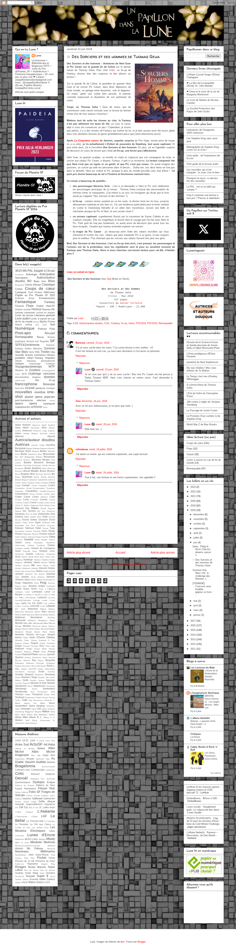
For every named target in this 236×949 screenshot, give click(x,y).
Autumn (34, 445)
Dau (53, 505)
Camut (38, 483)
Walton (45, 711)
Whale (18, 717)
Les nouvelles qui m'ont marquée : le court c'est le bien (203, 171)
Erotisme (19, 298)
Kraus (26, 589)
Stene (30, 686)
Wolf (27, 720)
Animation (19, 275)
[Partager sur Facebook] (103, 318)
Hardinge (28, 559)
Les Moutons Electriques (35, 829)
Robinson (30, 663)
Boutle (28, 468)
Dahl (41, 505)
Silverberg (50, 674)
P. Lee (51, 640)
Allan (44, 427)
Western (19, 370)
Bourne (52, 465)
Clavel (27, 497)
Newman (19, 634)
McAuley (51, 617)
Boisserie (39, 462)
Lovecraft (34, 606)
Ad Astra (49, 744)
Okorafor (18, 640)
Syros (52, 876)
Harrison (37, 560)
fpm (123, 941)
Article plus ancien (163, 552)
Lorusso (25, 606)
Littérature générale (44, 315)
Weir (35, 715)
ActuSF (36, 744)
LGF (44, 816)
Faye (52, 528)
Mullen (52, 629)
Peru (41, 646)
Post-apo (23, 333)
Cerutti (29, 488)
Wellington (43, 715)
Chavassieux (21, 494)
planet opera (33, 396)
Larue (47, 591)
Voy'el (25, 882)
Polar (52, 328)
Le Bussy (27, 595)
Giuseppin (38, 543)
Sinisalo (41, 677)
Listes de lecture (24, 315)
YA (26, 370)
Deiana (18, 511)
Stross (34, 689)
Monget (18, 626)
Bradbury (36, 468)
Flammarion (30, 788)
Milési (46, 623)
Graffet (27, 548)
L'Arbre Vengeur (24, 812)
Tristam (25, 879)
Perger (18, 646)
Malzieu (51, 609)
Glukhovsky (20, 545)
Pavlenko (51, 643)
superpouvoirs (22, 407)
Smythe (33, 680)
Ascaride (43, 433)
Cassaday (42, 485)
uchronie (36, 406)
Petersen (19, 648)
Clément (44, 497)
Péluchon (42, 654)
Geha (131, 323)
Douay (18, 520)
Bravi (44, 468)
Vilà (39, 709)
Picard (37, 649)
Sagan (24, 669)
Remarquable (166, 323)
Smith (25, 680)
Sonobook (19, 876)
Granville (26, 551)
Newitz (52, 632)
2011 (193, 648)
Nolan (25, 638)
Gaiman (23, 537)
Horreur (36, 309)
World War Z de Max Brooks (202, 424)
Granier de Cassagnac (43, 548)
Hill (32, 565)
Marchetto (29, 612)
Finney (18, 534)
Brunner (47, 474)
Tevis (53, 692)
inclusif (29, 388)
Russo (43, 666)
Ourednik (42, 640)
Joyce (27, 579)
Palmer (26, 643)
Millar (25, 623)
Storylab (30, 876)
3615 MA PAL (24, 270)
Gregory (43, 551)
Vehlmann (50, 706)
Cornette (34, 500)
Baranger (20, 451)
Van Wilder (39, 703)
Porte (43, 652)
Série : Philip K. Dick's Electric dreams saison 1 (201, 551)
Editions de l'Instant (24, 785)
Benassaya (49, 457)
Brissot (26, 471)
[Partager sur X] (100, 318)
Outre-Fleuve (42, 855)
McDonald (20, 620)
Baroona (80, 342)
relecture (41, 400)
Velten (17, 709)
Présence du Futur (45, 861)
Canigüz (44, 483)
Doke (39, 517)
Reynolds (50, 660)
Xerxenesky (45, 720)
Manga (36, 322)
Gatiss (38, 537)
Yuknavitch (19, 723)
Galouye (31, 537)
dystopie (49, 376)
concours (49, 373)
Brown (43, 471)
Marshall (51, 612)
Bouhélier (27, 465)
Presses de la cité (24, 861)
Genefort (28, 539)
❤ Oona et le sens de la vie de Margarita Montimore (203, 93)
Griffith (52, 551)
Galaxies (26, 798)
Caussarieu (20, 488)
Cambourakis (38, 770)
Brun (32, 474)
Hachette (19, 804)
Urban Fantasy (35, 358)
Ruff (38, 666)
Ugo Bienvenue (36, 700)
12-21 (25, 740)
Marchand (19, 612)
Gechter (45, 537)
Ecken (31, 523)
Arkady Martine (30, 433)
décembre (199, 514)
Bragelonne (25, 766)
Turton (18, 700)
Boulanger (36, 465)
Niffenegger (41, 635)
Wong (34, 720)
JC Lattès (44, 807)
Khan (36, 583)
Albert (26, 427)
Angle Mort (49, 755)
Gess (37, 540)
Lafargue (19, 592)
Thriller (45, 351)
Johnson (50, 577)
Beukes (46, 459)
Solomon (50, 680)
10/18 (18, 740)
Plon (33, 858)
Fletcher (35, 534)
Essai (31, 298)
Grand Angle (30, 802)
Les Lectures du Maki (202, 667)
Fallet (38, 528)
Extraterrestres (47, 298)
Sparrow (26, 683)
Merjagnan (42, 620)
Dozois (25, 519)
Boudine (18, 465)
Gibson (52, 540)
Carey (52, 482)
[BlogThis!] (96, 318)
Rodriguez (50, 663)
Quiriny (28, 657)
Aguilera (51, 425)
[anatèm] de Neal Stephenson (202, 362)
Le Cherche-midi (35, 821)
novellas (39, 392)
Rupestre (44, 341)
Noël (52, 324)
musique (50, 388)
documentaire (22, 377)
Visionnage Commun (42, 363)
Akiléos (41, 748)
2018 (193, 510)
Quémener (36, 657)
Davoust (19, 508)
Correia (43, 499)
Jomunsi (19, 579)
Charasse (19, 491)
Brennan (51, 468)
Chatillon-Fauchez (47, 491)
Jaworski (50, 574)
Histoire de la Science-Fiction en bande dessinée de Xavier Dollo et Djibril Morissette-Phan (203, 345)
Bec (16, 457)
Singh (34, 677)
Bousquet (19, 468)
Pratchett (26, 654)
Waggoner (29, 712)
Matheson (20, 617)
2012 (193, 644)
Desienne (51, 511)
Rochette (40, 663)
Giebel (18, 542)
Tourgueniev (29, 697)
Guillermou (39, 554)
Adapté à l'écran (44, 270)
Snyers (41, 680)
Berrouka (36, 459)
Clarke (18, 497)
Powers (18, 654)
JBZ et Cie (33, 808)
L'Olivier (34, 817)
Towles (38, 697)
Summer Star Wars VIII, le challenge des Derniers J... (201, 574)
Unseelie (33, 879)
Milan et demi (22, 843)
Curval (52, 503)
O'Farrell (41, 637)
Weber (29, 715)
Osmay (34, 640)
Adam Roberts (22, 425)
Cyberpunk (21, 292)
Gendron (19, 540)
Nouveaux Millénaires (35, 851)
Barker (43, 451)
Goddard (41, 545)
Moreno (51, 626)
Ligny (24, 603)
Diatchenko (44, 514)
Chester (39, 494)
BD (29, 281)
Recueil (50, 333)
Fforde (51, 531)
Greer (34, 551)
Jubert (33, 580)
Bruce (17, 474)
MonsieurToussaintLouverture (27, 846)
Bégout (25, 480)
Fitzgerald (27, 534)
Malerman (33, 609)
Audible (41, 762)
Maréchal (38, 615)
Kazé (52, 807)
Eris (27, 525)
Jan (35, 574)
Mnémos (49, 842)
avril (196, 605)
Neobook (51, 849)
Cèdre (17, 505)
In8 (16, 808)
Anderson (27, 430)
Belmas (39, 457)
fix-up (124, 323)
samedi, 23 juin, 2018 (97, 342)
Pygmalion (32, 864)
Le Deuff (36, 595)
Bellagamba (30, 457)
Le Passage (49, 821)
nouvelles (23, 392)
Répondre (81, 355)
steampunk (49, 403)
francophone (26, 384)
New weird (41, 325)
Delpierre (50, 774)
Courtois (18, 503)
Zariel (27, 723)
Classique (48, 284)
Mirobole (36, 842)
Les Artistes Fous (40, 828)
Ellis (53, 523)
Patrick (42, 643)
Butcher (51, 477)
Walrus (32, 882)
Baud (17, 454)
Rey (34, 660)
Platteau (27, 652)
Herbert (18, 565)
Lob (45, 603)
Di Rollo (34, 514)
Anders (18, 431)
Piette (44, 649)
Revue (40, 337)
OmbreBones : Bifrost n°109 (202, 798)
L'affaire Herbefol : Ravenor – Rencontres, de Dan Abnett (202, 834)
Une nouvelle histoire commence (35, 354)
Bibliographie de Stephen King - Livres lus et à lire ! (203, 148)
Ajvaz (18, 427)
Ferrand (28, 531)
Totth (53, 695)
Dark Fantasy (35, 292)
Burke (36, 477)
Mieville (19, 623)
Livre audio (22, 318)
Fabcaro (19, 528)
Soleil (42, 873)
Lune (87, 369)
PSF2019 (152, 323)
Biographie (19, 285)
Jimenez (40, 577)
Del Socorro (29, 511)
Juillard (39, 580)
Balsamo (44, 448)
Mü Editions (35, 848)
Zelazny (33, 723)
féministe (49, 384)
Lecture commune (25, 312)
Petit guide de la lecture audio (202, 164)
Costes (52, 500)
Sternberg (50, 686)
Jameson (29, 574)
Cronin (33, 502)
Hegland (18, 563)
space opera (26, 403)
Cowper (26, 503)
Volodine (51, 709)
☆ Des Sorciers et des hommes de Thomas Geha (202, 562)
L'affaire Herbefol (200, 718)
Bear (40, 454)
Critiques (195, 734)
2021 (193, 496)
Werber (52, 715)
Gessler (44, 540)
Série (31, 352)
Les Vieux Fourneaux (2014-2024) (211, 756)
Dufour (33, 519)
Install (45, 571)
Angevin (51, 431)
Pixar (26, 858)
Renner (18, 660)
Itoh (53, 571)
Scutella (19, 674)
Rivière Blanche (37, 867)
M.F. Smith (20, 609)
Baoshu (51, 448)
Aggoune (36, 425)
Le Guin (44, 595)
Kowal (18, 589)
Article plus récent (78, 552)
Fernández (19, 531)
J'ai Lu (23, 807)
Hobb (52, 565)
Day (27, 508)
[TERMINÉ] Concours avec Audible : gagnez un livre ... (201, 589)
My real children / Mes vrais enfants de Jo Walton (201, 369)
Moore (44, 626)
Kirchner (51, 583)
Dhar (28, 514)
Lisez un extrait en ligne (80, 272)
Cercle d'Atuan (33, 284)
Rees (45, 657)
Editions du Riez (45, 785)
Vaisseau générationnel (41, 361)
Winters (19, 720)
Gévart (24, 557)
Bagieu (29, 448)
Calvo (24, 483)
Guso (17, 556)
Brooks (35, 471)
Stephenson (39, 686)
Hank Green (45, 557)
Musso (37, 632)
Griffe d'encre (47, 801)
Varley (32, 706)
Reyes (40, 660)
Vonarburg (19, 712)
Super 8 (42, 875)
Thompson (37, 694)
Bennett (18, 460)
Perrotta (34, 646)
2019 (193, 505)
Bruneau (39, 474)
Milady (50, 838)
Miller (30, 623)
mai (195, 600)
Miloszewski (38, 623)
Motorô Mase (34, 629)
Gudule (29, 554)
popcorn (49, 396)
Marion (37, 612)
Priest (34, 654)
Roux (34, 666)
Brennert (18, 471)
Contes (19, 289)
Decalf (43, 508)
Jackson (19, 574)
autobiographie (48, 370)
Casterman (50, 770)
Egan (38, 522)
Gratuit (40, 306)
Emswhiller (19, 525)
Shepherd (39, 675)
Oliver (26, 640)
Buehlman (27, 477)
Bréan (17, 477)
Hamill (30, 557)
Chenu (32, 494)
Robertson (19, 663)
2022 (193, 491)
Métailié (19, 848)
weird (45, 407)
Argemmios (20, 759)
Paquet (34, 643)
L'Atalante (46, 811)
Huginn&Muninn (34, 804)
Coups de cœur (40, 288)
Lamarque (37, 591)
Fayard (18, 788)
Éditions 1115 (43, 882)
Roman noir (33, 341)
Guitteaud (50, 554)
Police (36, 651)
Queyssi (19, 657)
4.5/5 (75, 323)
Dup (109, 278)
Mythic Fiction (47, 321)
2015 (193, 630)
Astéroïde (40, 759)
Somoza (18, 683)
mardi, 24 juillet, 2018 (100, 449)
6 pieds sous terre (46, 741)
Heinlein (28, 562)
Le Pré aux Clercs (40, 824)
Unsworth (48, 700)
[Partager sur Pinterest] (107, 318)
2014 (193, 634)
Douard (52, 517)
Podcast (42, 328)
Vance (52, 703)
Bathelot (51, 451)
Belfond (51, 762)
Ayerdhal (50, 445)
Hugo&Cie (49, 804)
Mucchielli (45, 629)
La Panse (195, 737)
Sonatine (50, 873)
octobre (197, 523)
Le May (51, 595)
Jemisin (25, 577)
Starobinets (21, 686)
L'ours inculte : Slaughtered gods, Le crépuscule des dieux (203, 808)
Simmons (25, 677)
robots (52, 400)
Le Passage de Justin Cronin (202, 410)
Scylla (28, 873)
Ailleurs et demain (25, 749)
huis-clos (19, 388)
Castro (51, 485)
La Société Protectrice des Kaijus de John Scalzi (201, 110)
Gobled (31, 545)
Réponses (84, 362)
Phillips (29, 649)
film (37, 380)
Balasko (36, 448)
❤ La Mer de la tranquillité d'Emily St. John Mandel (200, 84)
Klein (25, 586)
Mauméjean (36, 617)
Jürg (45, 580)
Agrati (43, 425)
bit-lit (24, 374)
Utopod (18, 882)
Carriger (26, 485)
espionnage (20, 380)
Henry (52, 562)
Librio (52, 831)
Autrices (22, 444)
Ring (53, 864)
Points (52, 858)
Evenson (51, 525)
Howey (51, 568)
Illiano (39, 571)
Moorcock (36, 626)
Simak (17, 677)
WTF (51, 366)
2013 (193, 639)
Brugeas (25, 474)
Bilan (51, 281)
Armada (30, 758)
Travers (52, 697)
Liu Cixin (37, 603)
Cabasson (32, 480)
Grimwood (19, 554)
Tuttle (24, 700)
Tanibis (18, 879)
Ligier (17, 603)
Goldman (19, 548)
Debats (35, 508)
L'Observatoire (21, 817)
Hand (36, 557)
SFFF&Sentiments (27, 344)
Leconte (51, 598)
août (196, 533)
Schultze (51, 672)
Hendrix (44, 563)
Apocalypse (21, 277)
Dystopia (38, 782)
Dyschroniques (22, 782)
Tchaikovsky (21, 691)
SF (52, 341)
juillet (196, 537)
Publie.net (19, 864)
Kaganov (51, 580)
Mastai (45, 615)
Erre (33, 525)
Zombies (34, 370)
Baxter (24, 454)
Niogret (51, 634)
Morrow (25, 629)
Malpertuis (19, 839)
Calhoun (51, 480)
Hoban (46, 565)
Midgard (42, 839)
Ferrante (37, 531)
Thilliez (27, 695)
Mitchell (52, 623)
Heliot (37, 562)
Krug (41, 589)
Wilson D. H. (49, 717)
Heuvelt (26, 565)
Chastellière (31, 491)
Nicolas (30, 634)
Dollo (45, 516)
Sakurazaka (50, 669)
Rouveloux (26, 666)
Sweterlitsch (49, 688)
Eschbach (41, 525)
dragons (36, 377)
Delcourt (35, 774)
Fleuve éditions (21, 792)
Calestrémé (42, 480)
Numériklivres (20, 855)
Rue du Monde (47, 870)
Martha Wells (20, 615)
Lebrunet (41, 597)
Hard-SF (50, 306)
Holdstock (26, 568)
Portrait (51, 651)
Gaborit (51, 534)
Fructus (43, 534)
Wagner (38, 712)
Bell (21, 457)
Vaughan (40, 706)
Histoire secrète (23, 309)
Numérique (24, 328)
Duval (52, 519)
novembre (199, 519)
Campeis (30, 483)
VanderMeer (21, 706)
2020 (193, 501)
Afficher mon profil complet (29, 92)
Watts (23, 715)
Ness (45, 632)
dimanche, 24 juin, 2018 (94, 401)
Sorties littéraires (33, 348)
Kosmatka (50, 586)
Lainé (27, 592)
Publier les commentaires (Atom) (128, 564)
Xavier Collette (131, 303)
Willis (25, 717)
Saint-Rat (32, 669)
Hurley (17, 571)
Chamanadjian (39, 488)
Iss (50, 571)
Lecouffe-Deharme (23, 600)
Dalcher (47, 505)
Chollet (47, 494)
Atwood (51, 436)
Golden (51, 545)
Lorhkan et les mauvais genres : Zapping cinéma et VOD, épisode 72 (204, 789)
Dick (53, 514)
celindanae (82, 449)
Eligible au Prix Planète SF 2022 (35, 295)
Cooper (18, 500)
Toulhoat (19, 697)
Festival (19, 306)
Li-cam (52, 600)
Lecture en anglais (45, 312)
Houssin (43, 568)
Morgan (18, 629)
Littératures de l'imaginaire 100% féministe (200, 131)
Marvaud (30, 615)
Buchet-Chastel (48, 767)
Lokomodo (19, 836)
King (43, 582)
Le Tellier (19, 598)
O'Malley (50, 637)
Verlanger (26, 709)
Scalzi (41, 671)
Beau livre (40, 281)
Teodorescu (43, 692)
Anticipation (47, 274)
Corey (26, 499)
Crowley (40, 503)
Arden (18, 433)
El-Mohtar (46, 523)
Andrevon (37, 431)
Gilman (28, 543)
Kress (34, 589)
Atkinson (19, 436)
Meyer (52, 620)
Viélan (44, 709)
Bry (53, 474)
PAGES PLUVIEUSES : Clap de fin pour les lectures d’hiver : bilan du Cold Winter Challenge (203, 821)
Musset (29, 632)
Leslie (44, 600)
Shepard (29, 674)
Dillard (26, 517)
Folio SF (34, 791)
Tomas (46, 695)
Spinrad (34, 683)
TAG (37, 352)
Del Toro (41, 511)
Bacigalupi (20, 448)
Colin (52, 497)
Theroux (19, 694)
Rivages (20, 866)
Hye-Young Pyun (28, 571)
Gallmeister (49, 798)
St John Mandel (47, 683)
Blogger (141, 941)
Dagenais (35, 505)
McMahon (32, 620)
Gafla (17, 537)
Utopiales (50, 358)
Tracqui (45, 697)
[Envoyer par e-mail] (93, 318)
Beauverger (49, 454)
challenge (34, 373)
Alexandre (35, 428)
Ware (17, 715)
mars (196, 610)
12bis (32, 740)
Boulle (45, 465)
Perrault (26, 646)
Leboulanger (30, 598)
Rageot (44, 864)
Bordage (50, 462)
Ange (44, 431)
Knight (41, 586)
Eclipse (51, 782)
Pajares (18, 643)
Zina (78, 401)
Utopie (18, 361)
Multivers (51, 846)
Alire (33, 755)
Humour (46, 309)
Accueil (120, 552)
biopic (17, 374)
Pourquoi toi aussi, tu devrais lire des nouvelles (202, 179)
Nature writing (23, 324)
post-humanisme (24, 400)
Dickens (19, 516)
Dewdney (20, 514)
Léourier (50, 605)
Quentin (51, 654)
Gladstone (50, 543)
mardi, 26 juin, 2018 (106, 424)
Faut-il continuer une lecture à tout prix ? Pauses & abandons (203, 196)
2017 (193, 620)
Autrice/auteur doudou (91, 323)
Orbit (31, 855)
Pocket (41, 857)
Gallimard (37, 798)
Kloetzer (33, 586)
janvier (197, 614)
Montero (27, 626)
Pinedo (52, 649)
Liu (29, 603)
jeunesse (40, 388)
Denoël (21, 778)
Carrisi (34, 485)
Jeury (33, 577)
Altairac (52, 428)
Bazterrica (32, 454)
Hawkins (45, 560)
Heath (52, 560)
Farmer (45, 528)
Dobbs (33, 517)
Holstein (34, 568)
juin (195, 542)
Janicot (42, 574)
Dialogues (34, 779)
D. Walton (25, 505)
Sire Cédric (50, 677)
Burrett (44, 477)
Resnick (26, 660)
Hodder (18, 568)
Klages (18, 586)
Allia (39, 755)
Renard (52, 657)
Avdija (42, 445)
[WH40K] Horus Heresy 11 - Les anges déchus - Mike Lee (212, 702)
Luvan (43, 606)
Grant (18, 551)
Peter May (50, 646)
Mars (44, 611)
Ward (53, 712)
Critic (112, 70)
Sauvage (31, 672)
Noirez (18, 637)
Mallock (43, 609)
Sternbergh (20, 688)
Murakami (19, 632)
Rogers (18, 666)
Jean (17, 577)
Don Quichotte (48, 779)
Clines (35, 497)
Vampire (19, 363)
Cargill (17, 485)
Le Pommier (21, 824)
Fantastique (25, 302)
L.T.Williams (50, 589)
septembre (199, 528)
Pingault (18, 652)
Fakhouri (29, 528)
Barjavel (35, 451)
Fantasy (115, 323)
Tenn (32, 692)
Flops (30, 305)
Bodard (27, 462)
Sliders (18, 680)
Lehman (36, 600)
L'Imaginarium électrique (204, 692)
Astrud (52, 433)
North (32, 637)
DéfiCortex (49, 292)
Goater (18, 802)
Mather (52, 615)
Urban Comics (47, 879)
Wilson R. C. (36, 717)
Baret (28, 451)
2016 (193, 625)
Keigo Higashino (24, 583)
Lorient (18, 606)
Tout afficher (215, 773)
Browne (51, 471)
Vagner (27, 703)
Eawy (25, 523)
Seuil (35, 873)
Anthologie (31, 274)
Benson (26, 460)
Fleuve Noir (46, 788)
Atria (48, 759)
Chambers (50, 488)
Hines (39, 565)
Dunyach (43, 519)
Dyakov (18, 523)
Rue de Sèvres (31, 870)
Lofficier (51, 603)
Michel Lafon (31, 839)
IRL (53, 309)
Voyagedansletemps (28, 366)
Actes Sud (22, 744)
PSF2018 (141, 323)
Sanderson (20, 672)
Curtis (46, 503)
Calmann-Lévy (22, 770)
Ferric (44, 531)
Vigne (34, 709)
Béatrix (18, 480)
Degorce (51, 508)
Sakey (40, 669)
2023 (193, 487)
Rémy (50, 666)
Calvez (18, 483)
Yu (54, 720)
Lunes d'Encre (41, 835)
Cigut (53, 494)
